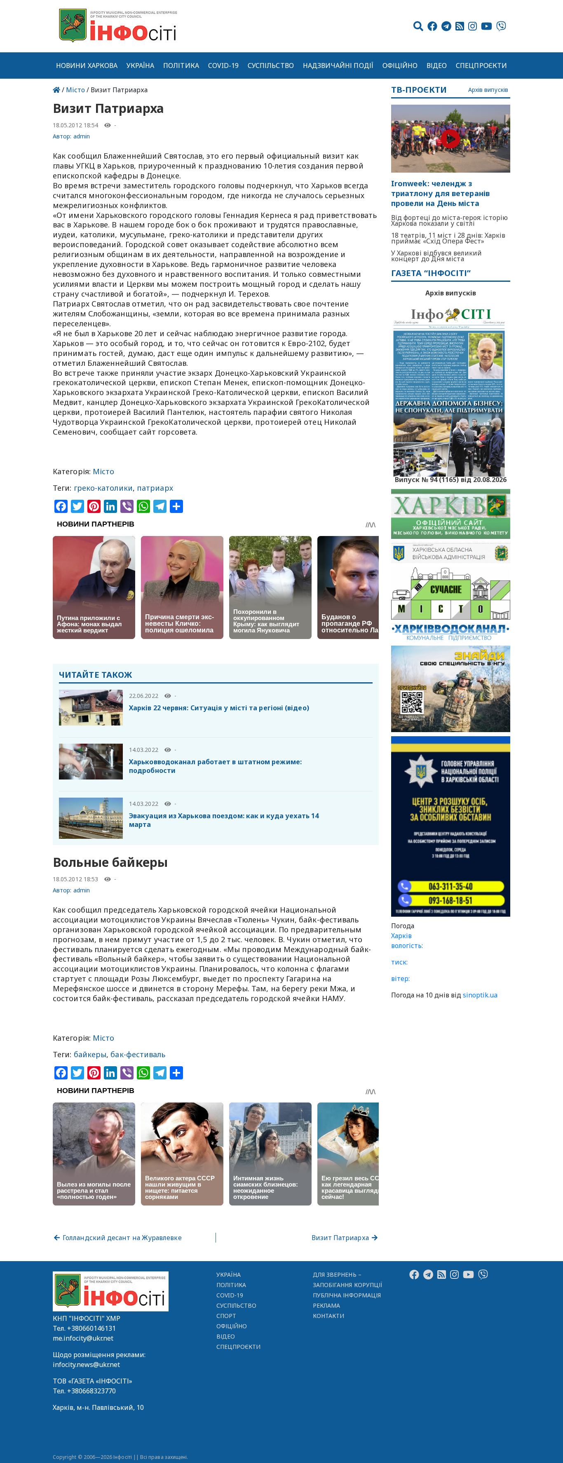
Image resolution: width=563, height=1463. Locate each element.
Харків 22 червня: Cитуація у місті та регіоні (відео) (219, 707)
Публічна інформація (347, 1295)
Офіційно (400, 65)
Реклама (326, 1305)
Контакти (329, 1316)
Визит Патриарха (341, 1237)
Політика (181, 65)
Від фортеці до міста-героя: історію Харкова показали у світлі (449, 220)
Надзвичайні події (338, 65)
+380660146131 (91, 1328)
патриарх (155, 488)
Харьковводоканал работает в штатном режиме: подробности (215, 766)
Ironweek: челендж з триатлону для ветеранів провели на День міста (440, 193)
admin (81, 136)
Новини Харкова (86, 65)
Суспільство (271, 65)
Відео (437, 65)
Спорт (226, 1316)
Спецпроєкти (481, 65)
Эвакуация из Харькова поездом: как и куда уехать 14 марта (224, 820)
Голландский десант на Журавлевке (121, 1237)
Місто (75, 89)
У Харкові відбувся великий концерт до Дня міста (436, 256)
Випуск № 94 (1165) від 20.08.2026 (451, 478)
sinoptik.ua (480, 995)
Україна (141, 65)
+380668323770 (91, 1390)
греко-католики (103, 488)
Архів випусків (488, 90)
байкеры (90, 1054)
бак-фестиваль (137, 1054)
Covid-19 (223, 65)
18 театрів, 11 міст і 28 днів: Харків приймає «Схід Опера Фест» (448, 238)
